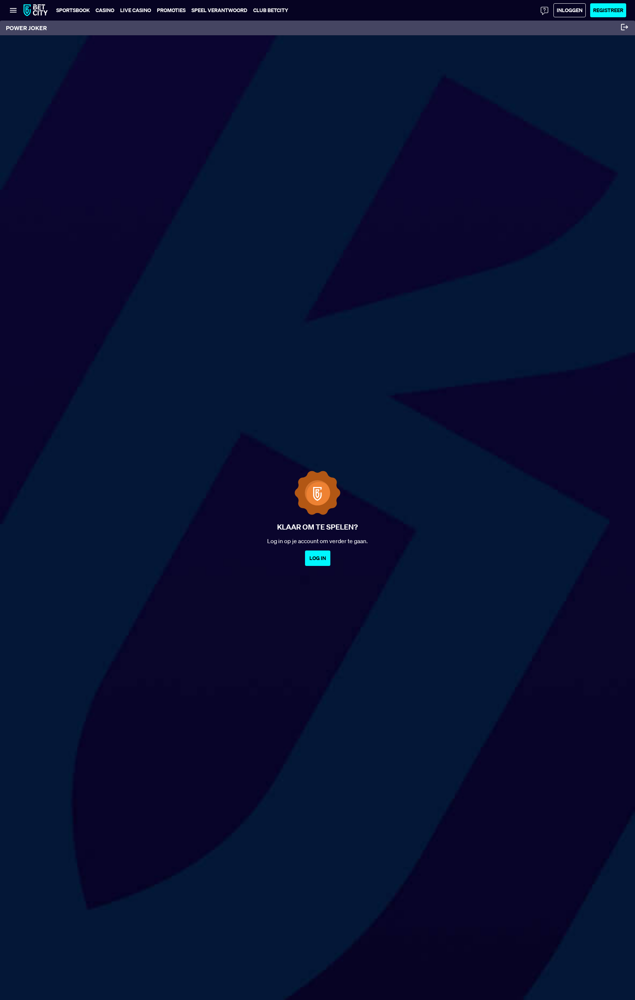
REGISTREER (608, 10)
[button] (270, 10)
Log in (317, 558)
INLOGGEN (569, 10)
